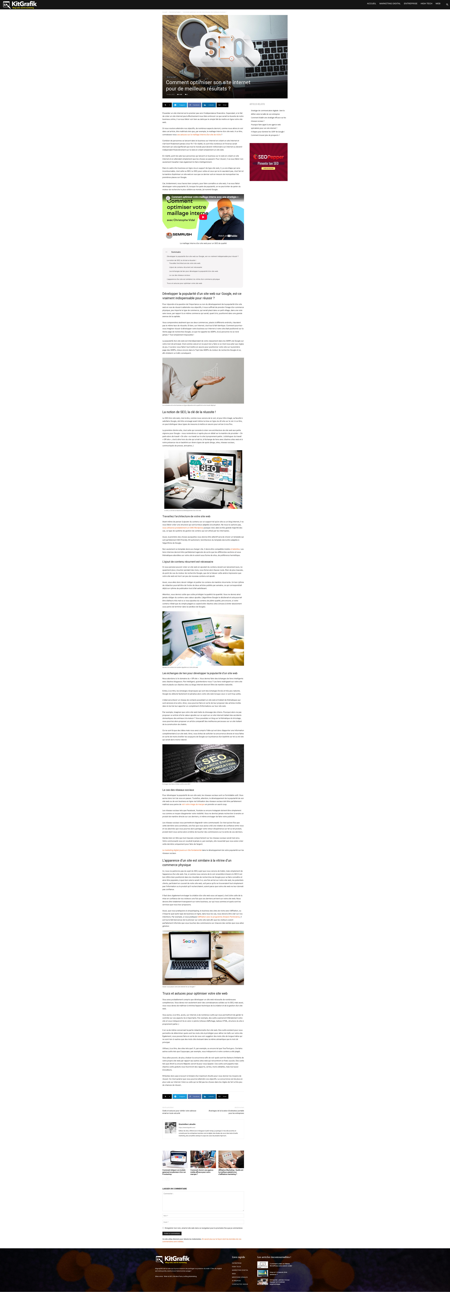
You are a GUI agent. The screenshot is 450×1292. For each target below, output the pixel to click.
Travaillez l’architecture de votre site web (184, 263)
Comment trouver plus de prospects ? (265, 135)
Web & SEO (168, 1276)
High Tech (426, 3)
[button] (447, 5)
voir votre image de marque (193, 804)
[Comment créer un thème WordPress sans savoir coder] (262, 1264)
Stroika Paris (178, 1276)
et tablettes (235, 549)
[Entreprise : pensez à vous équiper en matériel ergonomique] (262, 1282)
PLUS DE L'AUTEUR (191, 1146)
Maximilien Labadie (187, 1124)
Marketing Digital (390, 3)
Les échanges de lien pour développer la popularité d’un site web (193, 271)
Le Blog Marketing (190, 1276)
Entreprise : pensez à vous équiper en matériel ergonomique (279, 1282)
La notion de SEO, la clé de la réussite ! (181, 260)
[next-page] (167, 1178)
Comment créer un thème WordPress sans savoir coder (281, 1265)
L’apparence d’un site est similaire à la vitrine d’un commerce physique (193, 279)
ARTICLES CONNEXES (172, 1146)
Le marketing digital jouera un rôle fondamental (182, 850)
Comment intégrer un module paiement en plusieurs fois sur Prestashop (174, 1172)
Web (438, 3)
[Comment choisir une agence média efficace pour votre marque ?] (203, 1159)
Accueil (371, 3)
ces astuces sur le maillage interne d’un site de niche (199, 134)
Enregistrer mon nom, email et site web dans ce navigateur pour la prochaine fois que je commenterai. (204, 1228)
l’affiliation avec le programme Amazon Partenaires (219, 917)
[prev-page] (163, 1178)
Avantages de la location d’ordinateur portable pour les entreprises (226, 1112)
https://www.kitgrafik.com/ (187, 1127)
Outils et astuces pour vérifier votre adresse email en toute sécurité (179, 1112)
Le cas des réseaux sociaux (179, 275)
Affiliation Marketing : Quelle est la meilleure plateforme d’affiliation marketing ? (230, 1172)
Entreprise (410, 3)
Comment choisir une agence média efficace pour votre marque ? (201, 1172)
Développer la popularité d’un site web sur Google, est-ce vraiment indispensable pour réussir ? (202, 256)
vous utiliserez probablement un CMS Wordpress (182, 528)
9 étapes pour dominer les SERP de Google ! (268, 132)
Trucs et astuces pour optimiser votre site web (184, 283)
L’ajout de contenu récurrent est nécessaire (185, 267)
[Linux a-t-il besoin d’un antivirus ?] (262, 1273)
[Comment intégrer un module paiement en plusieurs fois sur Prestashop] (175, 1159)
